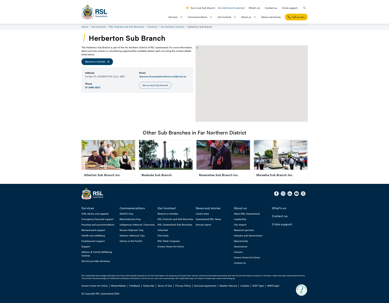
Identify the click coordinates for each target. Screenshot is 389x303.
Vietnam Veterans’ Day (132, 235)
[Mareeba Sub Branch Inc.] (280, 160)
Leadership (240, 219)
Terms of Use (165, 285)
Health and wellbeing (93, 235)
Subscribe (148, 285)
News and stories (271, 17)
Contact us (271, 8)
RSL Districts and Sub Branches (175, 219)
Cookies (244, 285)
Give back (163, 235)
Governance (240, 246)
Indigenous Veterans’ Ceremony (137, 224)
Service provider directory (95, 261)
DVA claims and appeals (95, 213)
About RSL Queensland (247, 213)
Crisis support (290, 8)
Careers (238, 252)
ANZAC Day (126, 213)
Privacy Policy (183, 285)
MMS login (273, 285)
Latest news (202, 213)
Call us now (298, 17)
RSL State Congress (169, 241)
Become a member (168, 213)
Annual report (203, 224)
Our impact (240, 224)
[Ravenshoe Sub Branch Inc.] (223, 160)
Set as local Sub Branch (155, 85)
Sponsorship (241, 241)
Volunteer (163, 230)
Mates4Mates (118, 285)
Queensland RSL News (208, 219)
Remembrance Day (130, 219)
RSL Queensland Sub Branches (175, 224)
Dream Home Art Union (171, 246)
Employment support (93, 241)
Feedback (134, 285)
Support (85, 246)
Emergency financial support (97, 219)
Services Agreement (205, 285)
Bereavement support (93, 230)
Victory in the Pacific (131, 241)
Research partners (244, 230)
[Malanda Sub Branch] (166, 160)
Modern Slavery (228, 285)
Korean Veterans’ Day (132, 230)
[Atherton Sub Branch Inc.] (108, 160)
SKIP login (258, 285)
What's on (254, 8)
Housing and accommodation (97, 224)
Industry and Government (248, 235)
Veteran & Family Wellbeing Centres (96, 253)
